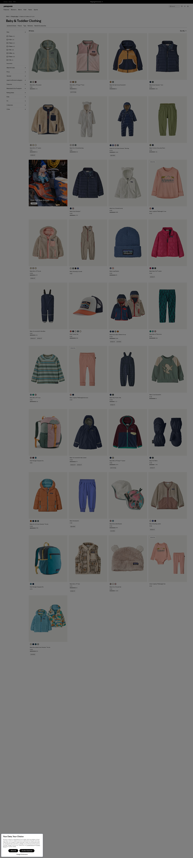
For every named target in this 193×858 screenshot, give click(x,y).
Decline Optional (27, 851)
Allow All (13, 851)
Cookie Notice (30, 845)
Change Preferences (22, 854)
